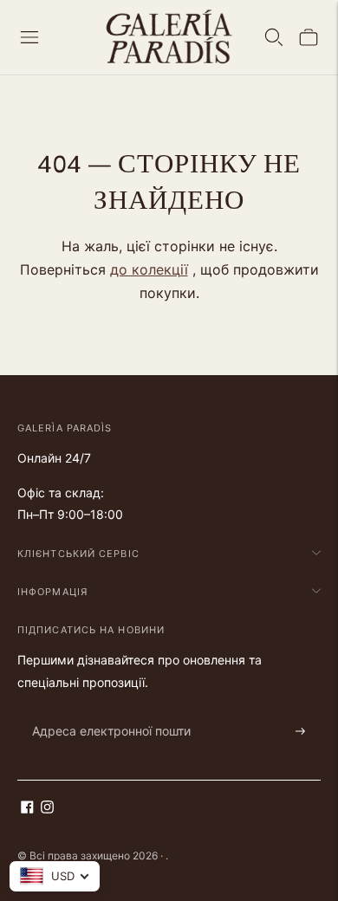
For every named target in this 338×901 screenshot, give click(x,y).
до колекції (149, 269)
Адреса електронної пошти (102, 710)
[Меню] (29, 37)
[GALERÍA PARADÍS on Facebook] (27, 808)
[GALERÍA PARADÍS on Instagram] (47, 808)
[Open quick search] (274, 37)
